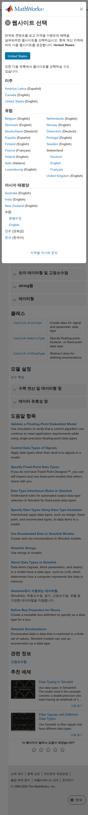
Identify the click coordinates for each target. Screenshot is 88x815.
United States (14, 101)
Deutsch (56, 157)
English (55, 163)
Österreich (53, 131)
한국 (8, 237)
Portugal (52, 137)
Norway (51, 125)
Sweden (52, 144)
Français (56, 169)
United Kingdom (57, 176)
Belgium (10, 118)
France (10, 150)
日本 (8, 231)
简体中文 (15, 218)
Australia (11, 193)
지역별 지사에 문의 (44, 253)
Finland (10, 144)
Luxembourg (14, 169)
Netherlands (55, 118)
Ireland (10, 157)
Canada (10, 95)
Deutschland (14, 131)
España (10, 137)
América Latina (15, 88)
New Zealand (14, 206)
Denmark (11, 125)
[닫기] (81, 9)
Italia (8, 163)
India (8, 199)
